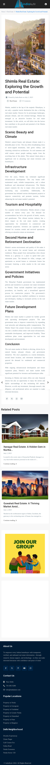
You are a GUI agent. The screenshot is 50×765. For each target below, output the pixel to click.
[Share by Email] (21, 398)
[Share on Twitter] (12, 398)
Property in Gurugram (11, 706)
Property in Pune (9, 719)
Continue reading (9, 464)
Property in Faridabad (10, 709)
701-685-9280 (11, 686)
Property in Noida (9, 703)
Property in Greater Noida (12, 713)
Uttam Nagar (7, 739)
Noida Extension (9, 749)
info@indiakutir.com (13, 690)
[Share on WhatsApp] (16, 398)
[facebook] (5, 668)
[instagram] (30, 668)
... (37, 459)
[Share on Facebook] (7, 398)
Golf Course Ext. (9, 743)
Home (3, 12)
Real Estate (10, 12)
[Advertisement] (25, 609)
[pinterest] (18, 668)
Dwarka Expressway (10, 736)
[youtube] (24, 668)
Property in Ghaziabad (11, 716)
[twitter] (11, 668)
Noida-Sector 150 (9, 753)
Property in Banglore (10, 723)
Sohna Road (7, 746)
